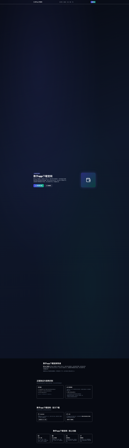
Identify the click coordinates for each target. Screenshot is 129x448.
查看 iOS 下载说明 (70, 419)
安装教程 (49, 185)
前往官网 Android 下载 (42, 419)
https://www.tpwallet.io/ (48, 390)
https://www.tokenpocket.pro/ (50, 389)
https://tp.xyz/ (44, 392)
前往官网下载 (39, 185)
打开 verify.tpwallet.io (71, 392)
